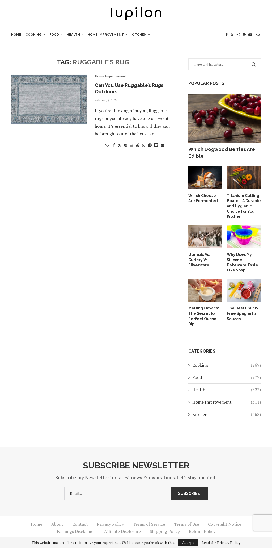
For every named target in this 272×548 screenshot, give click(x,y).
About (57, 524)
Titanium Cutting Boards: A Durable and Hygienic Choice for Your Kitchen (244, 206)
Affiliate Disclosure (122, 531)
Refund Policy (202, 531)
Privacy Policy (110, 524)
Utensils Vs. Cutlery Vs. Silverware (199, 259)
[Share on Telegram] (150, 145)
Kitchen (139, 34)
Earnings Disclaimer (76, 531)
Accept (188, 542)
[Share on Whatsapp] (143, 145)
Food (54, 34)
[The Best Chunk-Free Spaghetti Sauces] (244, 290)
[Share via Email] (162, 145)
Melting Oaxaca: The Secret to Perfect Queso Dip (203, 316)
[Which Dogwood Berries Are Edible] (224, 118)
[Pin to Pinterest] (125, 145)
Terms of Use (186, 524)
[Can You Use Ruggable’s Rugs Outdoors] (49, 99)
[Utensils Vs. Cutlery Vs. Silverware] (205, 236)
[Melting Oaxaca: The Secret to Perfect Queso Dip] (205, 290)
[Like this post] (107, 145)
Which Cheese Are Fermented (203, 198)
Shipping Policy (165, 531)
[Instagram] (238, 34)
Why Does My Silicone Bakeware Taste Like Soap (242, 262)
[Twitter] (232, 34)
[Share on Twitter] (119, 145)
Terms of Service (149, 524)
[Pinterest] (244, 34)
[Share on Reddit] (137, 145)
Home (16, 34)
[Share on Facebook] (114, 145)
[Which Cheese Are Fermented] (205, 177)
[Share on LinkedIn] (131, 145)
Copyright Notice (224, 524)
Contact (80, 524)
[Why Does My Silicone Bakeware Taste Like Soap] (244, 236)
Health (73, 34)
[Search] (258, 34)
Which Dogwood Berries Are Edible (221, 153)
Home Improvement (106, 34)
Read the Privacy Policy (221, 543)
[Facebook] (227, 34)
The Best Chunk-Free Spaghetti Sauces (242, 313)
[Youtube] (250, 34)
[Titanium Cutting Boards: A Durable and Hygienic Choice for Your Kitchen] (244, 177)
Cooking (34, 34)
